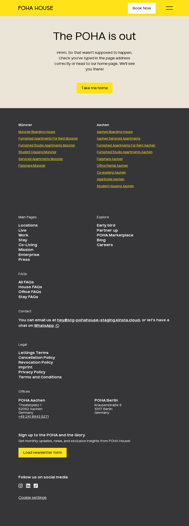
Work (23, 235)
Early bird (106, 225)
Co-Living (27, 245)
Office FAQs (29, 292)
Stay (22, 240)
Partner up (107, 231)
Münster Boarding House (36, 132)
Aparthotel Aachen (110, 179)
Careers (105, 245)
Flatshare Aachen (110, 159)
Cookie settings (32, 498)
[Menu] (169, 8)
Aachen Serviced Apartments (118, 138)
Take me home (94, 88)
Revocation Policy (35, 363)
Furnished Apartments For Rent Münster (48, 138)
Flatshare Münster (31, 165)
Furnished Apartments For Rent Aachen (126, 145)
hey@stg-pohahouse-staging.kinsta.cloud (98, 320)
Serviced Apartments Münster (40, 159)
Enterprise (28, 255)
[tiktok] (36, 486)
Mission (25, 250)
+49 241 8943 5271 (33, 416)
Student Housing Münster (37, 152)
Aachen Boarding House (115, 132)
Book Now (142, 8)
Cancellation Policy (36, 358)
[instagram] (20, 486)
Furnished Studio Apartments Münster (46, 145)
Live (22, 231)
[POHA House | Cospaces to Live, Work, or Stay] (35, 8)
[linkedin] (28, 486)
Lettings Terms (33, 353)
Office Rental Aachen (112, 165)
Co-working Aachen (111, 172)
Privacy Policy (31, 372)
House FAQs (30, 287)
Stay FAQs (28, 297)
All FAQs (26, 282)
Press (24, 260)
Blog (101, 240)
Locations (28, 225)
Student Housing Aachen (115, 186)
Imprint (25, 367)
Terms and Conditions (40, 377)
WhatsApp (44, 326)
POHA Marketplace (115, 235)
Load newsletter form (42, 453)
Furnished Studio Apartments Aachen (125, 152)
